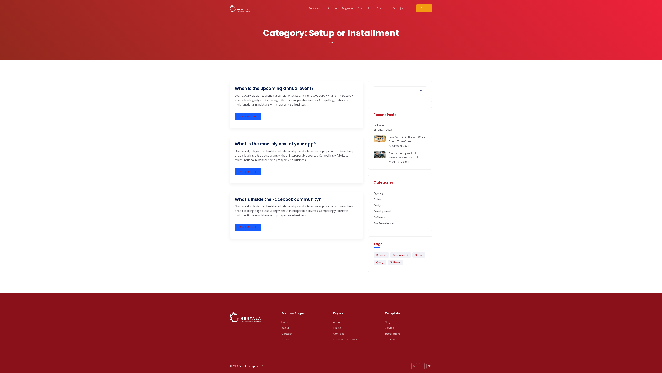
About (381, 8)
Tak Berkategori (384, 223)
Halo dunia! (381, 125)
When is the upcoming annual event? (274, 88)
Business (381, 255)
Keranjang (399, 8)
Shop (330, 8)
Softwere (395, 262)
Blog (387, 322)
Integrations (392, 333)
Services (314, 8)
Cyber (377, 199)
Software (379, 217)
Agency (378, 193)
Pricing (337, 328)
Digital (418, 255)
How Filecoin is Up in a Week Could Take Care (406, 139)
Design (378, 205)
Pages (346, 8)
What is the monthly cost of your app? (275, 144)
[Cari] (421, 91)
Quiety (380, 262)
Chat (424, 8)
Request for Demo (345, 339)
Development (382, 211)
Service (286, 339)
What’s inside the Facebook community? (278, 199)
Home (329, 42)
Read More (246, 116)
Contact (363, 8)
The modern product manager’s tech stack (403, 155)
